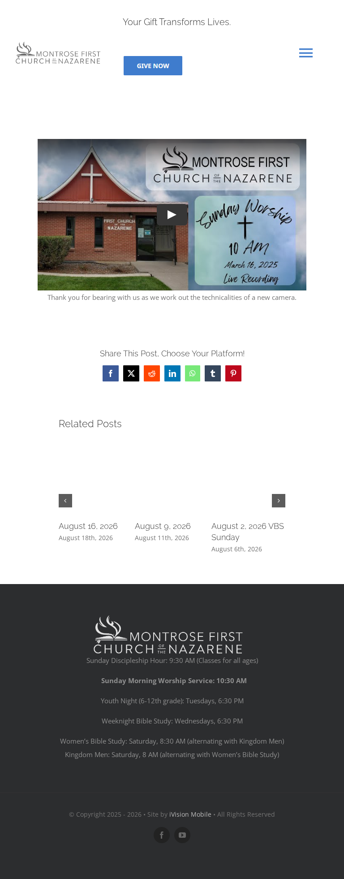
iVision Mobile (190, 814)
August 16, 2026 (88, 526)
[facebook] (162, 835)
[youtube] (182, 835)
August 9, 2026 (163, 526)
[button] (65, 500)
